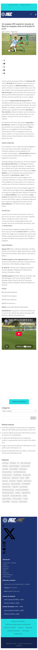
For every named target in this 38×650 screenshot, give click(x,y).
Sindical (25, 496)
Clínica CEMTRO (14, 469)
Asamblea (4, 466)
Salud (4, 571)
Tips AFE (25, 499)
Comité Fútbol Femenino (19, 472)
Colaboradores (23, 469)
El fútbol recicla (6, 478)
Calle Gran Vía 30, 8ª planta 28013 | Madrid (17, 584)
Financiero (5, 481)
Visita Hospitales (23, 501)
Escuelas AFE (15, 478)
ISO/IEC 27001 (18, 634)
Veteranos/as (6, 576)
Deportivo (14, 32)
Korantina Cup (5, 484)
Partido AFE (15, 487)
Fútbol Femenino (8, 575)
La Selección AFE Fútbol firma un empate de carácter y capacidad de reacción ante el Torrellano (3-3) (19, 440)
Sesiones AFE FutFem (16, 496)
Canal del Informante (13, 631)
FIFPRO (27, 478)
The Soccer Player (17, 499)
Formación (6, 567)
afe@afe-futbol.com (14, 591)
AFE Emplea (5, 463)
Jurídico (5, 565)
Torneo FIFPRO (6, 501)
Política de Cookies (10, 627)
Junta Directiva (27, 481)
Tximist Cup (14, 501)
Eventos (22, 478)
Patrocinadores (23, 487)
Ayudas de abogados (14, 466)
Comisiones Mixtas (7, 472)
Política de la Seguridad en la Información (18, 624)
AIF (18, 463)
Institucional (12, 481)
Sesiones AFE (5, 496)
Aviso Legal (25, 631)
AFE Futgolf (13, 463)
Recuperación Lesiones (8, 493)
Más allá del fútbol (15, 484)
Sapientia (18, 493)
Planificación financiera (8, 490)
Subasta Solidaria (6, 499)
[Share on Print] (4, 73)
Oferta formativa (6, 487)
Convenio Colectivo (7, 475)
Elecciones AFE (26, 475)
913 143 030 (13, 588)
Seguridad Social (26, 493)
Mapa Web (29, 627)
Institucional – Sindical (9, 563)
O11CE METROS (26, 484)
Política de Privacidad (18, 621)
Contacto (20, 627)
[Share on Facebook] (4, 64)
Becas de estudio (25, 466)
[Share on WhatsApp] (4, 67)
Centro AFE (5, 469)
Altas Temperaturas (25, 463)
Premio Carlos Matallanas (22, 490)
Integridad (19, 481)
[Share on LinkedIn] (4, 70)
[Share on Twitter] (4, 61)
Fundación (6, 573)
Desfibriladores (17, 475)
